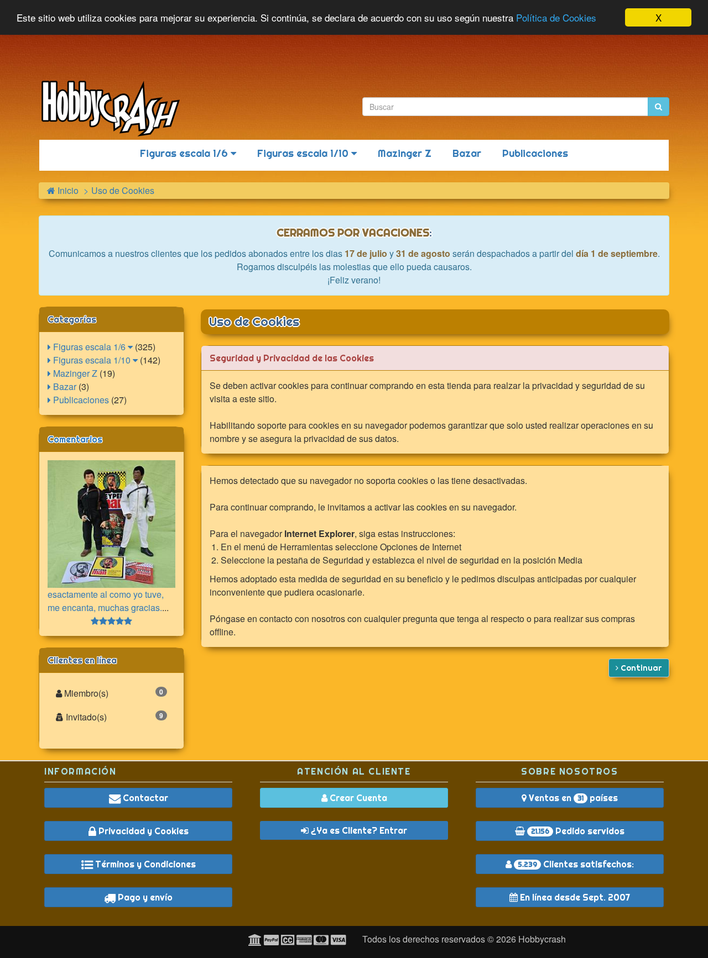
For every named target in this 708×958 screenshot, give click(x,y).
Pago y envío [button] (144, 897)
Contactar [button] (144, 797)
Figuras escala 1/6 (185, 153)
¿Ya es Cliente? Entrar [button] (358, 830)
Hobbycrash (542, 939)
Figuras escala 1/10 (304, 153)
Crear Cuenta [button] (357, 797)
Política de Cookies (556, 18)
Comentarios (75, 439)
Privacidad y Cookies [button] (142, 830)
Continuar (640, 668)
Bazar (466, 153)
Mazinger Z (404, 153)
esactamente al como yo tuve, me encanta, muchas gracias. (106, 601)
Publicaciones (535, 153)
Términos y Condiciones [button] (144, 864)
